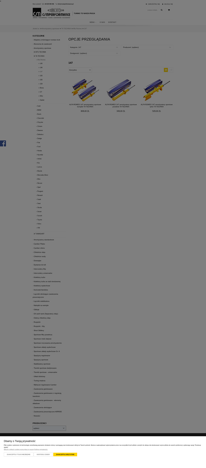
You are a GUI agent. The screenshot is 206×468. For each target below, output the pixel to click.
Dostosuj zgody (43, 454)
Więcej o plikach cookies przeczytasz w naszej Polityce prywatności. (26, 449)
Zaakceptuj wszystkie (65, 454)
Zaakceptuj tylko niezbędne (18, 454)
